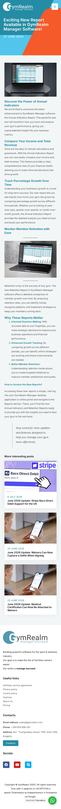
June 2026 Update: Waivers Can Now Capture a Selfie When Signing (30, 554)
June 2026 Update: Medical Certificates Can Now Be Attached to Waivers (29, 607)
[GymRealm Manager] (18, 6)
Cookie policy (10, 693)
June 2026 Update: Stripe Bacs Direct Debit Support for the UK (30, 502)
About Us (8, 701)
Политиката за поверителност (27, 792)
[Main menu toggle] (55, 6)
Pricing (6, 705)
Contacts (10, 743)
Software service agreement (17, 685)
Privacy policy (10, 689)
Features (7, 697)
